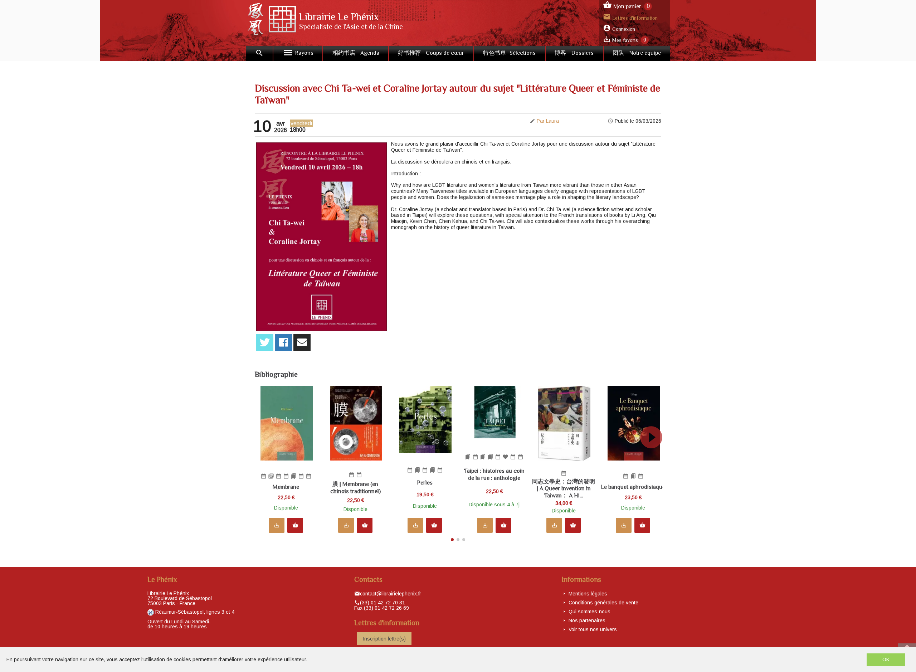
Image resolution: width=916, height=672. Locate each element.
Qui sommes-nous (589, 611)
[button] (654, 461)
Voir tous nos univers (593, 629)
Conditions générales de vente (603, 602)
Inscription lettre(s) (384, 639)
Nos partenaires (587, 620)
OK (886, 659)
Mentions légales (588, 593)
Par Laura (548, 121)
